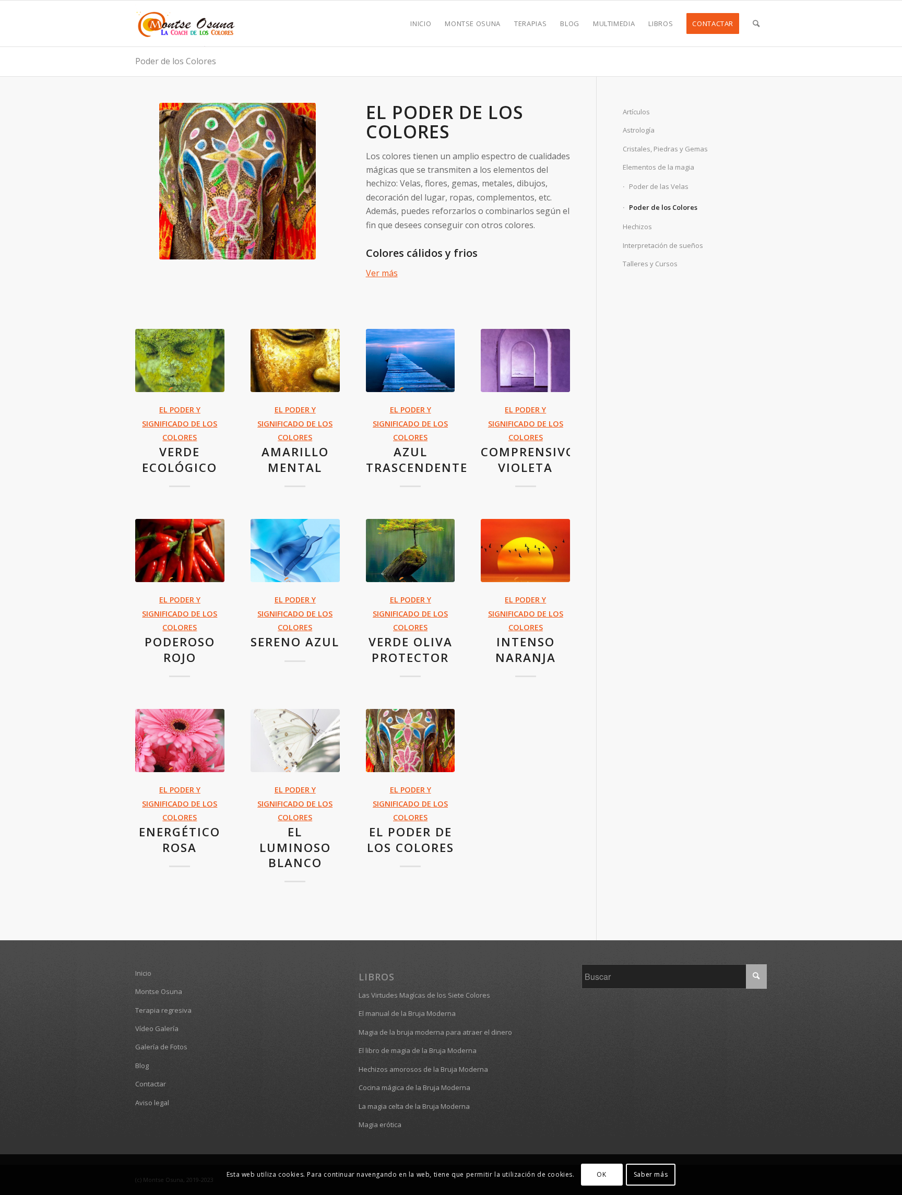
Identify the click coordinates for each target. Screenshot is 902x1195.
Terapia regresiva (163, 1010)
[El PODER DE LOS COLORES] (410, 741)
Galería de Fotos (161, 1046)
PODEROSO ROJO (180, 649)
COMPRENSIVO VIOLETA (528, 459)
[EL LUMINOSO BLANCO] (295, 741)
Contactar (150, 1083)
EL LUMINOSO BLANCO (295, 847)
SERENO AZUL (295, 642)
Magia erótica (380, 1124)
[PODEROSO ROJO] (179, 551)
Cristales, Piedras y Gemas (665, 148)
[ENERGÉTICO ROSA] (179, 741)
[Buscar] (756, 23)
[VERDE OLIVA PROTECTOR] (410, 551)
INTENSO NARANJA (525, 649)
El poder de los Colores (445, 122)
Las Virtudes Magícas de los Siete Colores (424, 995)
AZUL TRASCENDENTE (417, 459)
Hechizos (637, 226)
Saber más (651, 1174)
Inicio (143, 973)
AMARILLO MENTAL (295, 459)
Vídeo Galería (157, 1028)
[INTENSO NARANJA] (525, 551)
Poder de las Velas (659, 186)
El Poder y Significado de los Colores (179, 423)
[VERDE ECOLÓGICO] (179, 361)
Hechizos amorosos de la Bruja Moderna (423, 1069)
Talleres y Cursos (650, 263)
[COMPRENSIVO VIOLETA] (525, 361)
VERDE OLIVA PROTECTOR (411, 649)
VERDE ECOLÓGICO (179, 459)
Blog (142, 1065)
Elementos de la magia (658, 167)
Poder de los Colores (175, 61)
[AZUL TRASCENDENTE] (410, 361)
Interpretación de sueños (663, 245)
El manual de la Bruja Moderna (407, 1013)
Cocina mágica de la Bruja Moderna (414, 1087)
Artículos (636, 111)
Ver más (382, 273)
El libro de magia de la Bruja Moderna (418, 1050)
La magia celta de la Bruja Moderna (414, 1106)
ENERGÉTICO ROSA (179, 839)
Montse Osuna (158, 991)
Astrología (639, 130)
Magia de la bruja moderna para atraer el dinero (435, 1032)
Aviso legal (152, 1102)
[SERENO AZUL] (295, 551)
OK (601, 1174)
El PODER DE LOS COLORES (410, 839)
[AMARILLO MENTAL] (295, 361)
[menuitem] (420, 23)
